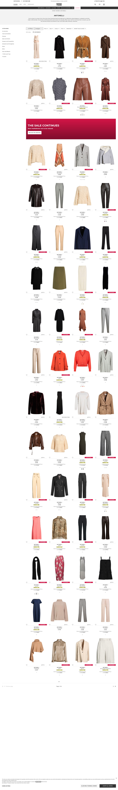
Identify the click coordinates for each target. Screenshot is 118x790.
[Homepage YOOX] (59, 4)
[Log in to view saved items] (99, 4)
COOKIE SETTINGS (6, 785)
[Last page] (115, 686)
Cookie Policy (38, 781)
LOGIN (102, 1)
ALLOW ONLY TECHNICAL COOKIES (89, 785)
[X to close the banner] (116, 778)
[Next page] (109, 686)
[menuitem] (15, 4)
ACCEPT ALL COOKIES (108, 785)
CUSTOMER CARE (26, 1)
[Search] (95, 4)
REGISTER (98, 1)
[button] (13, 31)
